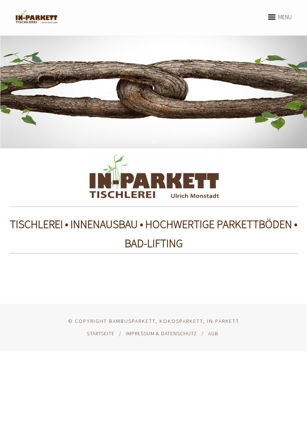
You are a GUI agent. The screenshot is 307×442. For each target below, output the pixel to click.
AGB (213, 333)
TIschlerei (36, 224)
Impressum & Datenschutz (161, 333)
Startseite (101, 333)
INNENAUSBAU (104, 224)
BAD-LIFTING (154, 243)
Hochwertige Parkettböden (218, 224)
